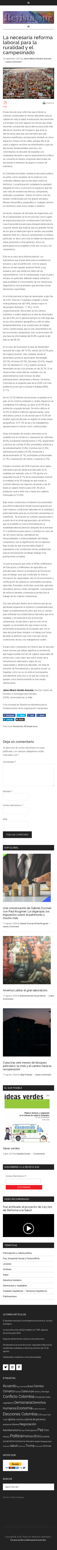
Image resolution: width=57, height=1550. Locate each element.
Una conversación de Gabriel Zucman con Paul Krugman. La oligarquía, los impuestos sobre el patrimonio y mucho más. (27, 913)
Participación (31, 1430)
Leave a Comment (14, 62)
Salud (5, 1274)
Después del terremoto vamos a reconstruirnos (23, 1339)
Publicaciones (10, 1296)
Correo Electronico (16, 1176)
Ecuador (35, 1409)
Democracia (23, 1402)
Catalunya (27, 1391)
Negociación (28, 1424)
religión (37, 1441)
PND (46, 1430)
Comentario (9, 762)
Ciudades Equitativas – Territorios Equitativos (25, 1291)
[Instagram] (12, 1367)
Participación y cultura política (17, 1253)
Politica (16, 1436)
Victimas (7, 1269)
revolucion (6, 1446)
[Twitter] (5, 1367)
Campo (18, 1392)
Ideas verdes (11, 1148)
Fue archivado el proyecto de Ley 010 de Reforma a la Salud (27, 1208)
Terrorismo (21, 1446)
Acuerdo (9, 1386)
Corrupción (40, 1397)
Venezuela (38, 1446)
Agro (18, 1387)
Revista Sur (18, 726)
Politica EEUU (32, 1436)
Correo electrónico (13, 805)
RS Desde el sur (31, 726)
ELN (39, 1414)
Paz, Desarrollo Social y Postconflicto (21, 1258)
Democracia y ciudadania (15, 1285)
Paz (40, 1430)
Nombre (7, 791)
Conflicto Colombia (18, 1396)
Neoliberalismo (12, 1430)
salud (13, 1445)
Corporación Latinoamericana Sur (28, 17)
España (44, 1415)
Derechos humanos (12, 1280)
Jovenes (7, 1264)
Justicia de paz (32, 1419)
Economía (25, 1408)
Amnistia (23, 1387)
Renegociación (46, 1441)
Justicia (20, 1419)
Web (5, 819)
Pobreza (6, 1437)
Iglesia (11, 1419)
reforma (13, 1441)
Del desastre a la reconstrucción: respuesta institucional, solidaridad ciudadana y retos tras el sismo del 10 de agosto (27, 1348)
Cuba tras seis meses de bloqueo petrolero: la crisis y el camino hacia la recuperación (27, 1066)
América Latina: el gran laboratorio (25, 990)
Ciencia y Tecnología (41, 1392)
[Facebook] (19, 1367)
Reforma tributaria (25, 1441)
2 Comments (39, 1154)
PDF (5, 106)
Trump (30, 1445)
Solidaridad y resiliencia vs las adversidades (22, 1357)
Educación (42, 1409)
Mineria (15, 1424)
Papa (23, 1430)
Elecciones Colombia (20, 1414)
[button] (28, 1228)
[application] (28, 1228)
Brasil (30, 1386)
